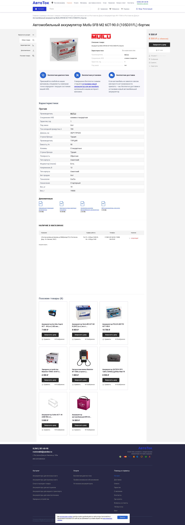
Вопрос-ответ (121, 3)
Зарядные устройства (41, 499)
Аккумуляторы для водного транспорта (47, 491)
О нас (105, 3)
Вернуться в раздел (24, 35)
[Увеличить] (64, 50)
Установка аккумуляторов (83, 484)
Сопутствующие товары (42, 484)
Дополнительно (25, 50)
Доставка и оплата (95, 3)
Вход (140, 9)
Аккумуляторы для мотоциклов (44, 487)
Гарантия (117, 487)
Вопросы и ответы (121, 503)
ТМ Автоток (118, 507)
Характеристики (25, 45)
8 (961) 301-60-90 (142, 2)
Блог (115, 511)
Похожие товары (25, 55)
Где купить (118, 499)
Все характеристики (128, 50)
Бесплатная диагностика (82, 476)
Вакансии (111, 3)
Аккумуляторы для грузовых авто (45, 480)
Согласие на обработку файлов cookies (43, 521)
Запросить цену (50, 335)
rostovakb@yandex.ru (42, 452)
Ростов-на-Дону (59, 3)
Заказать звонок (142, 4)
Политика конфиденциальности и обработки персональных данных (51, 519)
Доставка (117, 480)
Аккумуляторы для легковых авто (45, 476)
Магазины (83, 3)
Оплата (116, 484)
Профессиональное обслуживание (86, 480)
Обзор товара (26, 40)
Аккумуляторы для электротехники (46, 495)
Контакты (131, 3)
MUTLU (126, 54)
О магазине (118, 491)
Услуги (76, 3)
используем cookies (66, 516)
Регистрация (147, 9)
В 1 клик (160, 50)
